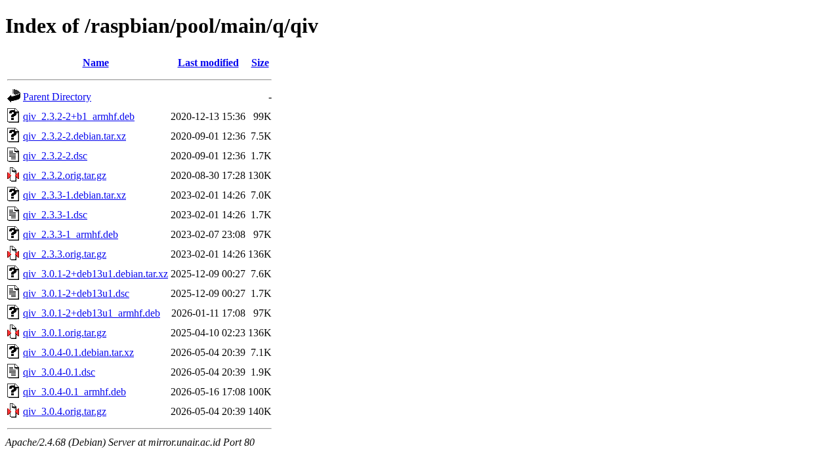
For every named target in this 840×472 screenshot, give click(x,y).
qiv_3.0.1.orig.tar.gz (64, 332)
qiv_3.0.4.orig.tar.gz (64, 411)
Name (96, 62)
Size (260, 62)
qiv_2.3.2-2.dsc (55, 155)
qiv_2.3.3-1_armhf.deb (70, 234)
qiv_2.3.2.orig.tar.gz (64, 175)
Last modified (208, 62)
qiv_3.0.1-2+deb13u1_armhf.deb (91, 313)
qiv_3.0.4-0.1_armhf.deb (74, 391)
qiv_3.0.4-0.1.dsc (59, 372)
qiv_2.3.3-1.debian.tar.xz (74, 195)
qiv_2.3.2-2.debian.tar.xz (74, 136)
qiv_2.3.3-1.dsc (55, 214)
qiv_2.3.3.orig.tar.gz (64, 254)
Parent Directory (57, 96)
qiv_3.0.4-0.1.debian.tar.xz (78, 352)
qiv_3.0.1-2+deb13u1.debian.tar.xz (95, 273)
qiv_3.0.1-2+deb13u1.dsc (76, 293)
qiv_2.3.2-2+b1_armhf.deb (79, 116)
